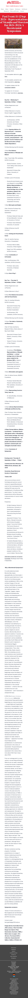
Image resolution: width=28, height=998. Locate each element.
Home (2, 9)
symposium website (10, 87)
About (6, 9)
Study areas (13, 947)
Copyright (14, 963)
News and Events (14, 11)
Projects (12, 9)
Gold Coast (13, 968)
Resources (6, 11)
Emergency (13, 958)
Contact (22, 11)
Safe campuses (13, 956)
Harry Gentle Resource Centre (14, 6)
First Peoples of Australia (14, 972)
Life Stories (24, 9)
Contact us (13, 954)
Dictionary (17, 9)
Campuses (13, 949)
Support (13, 951)
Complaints (13, 965)
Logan (14, 970)
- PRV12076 (14, 967)
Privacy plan (13, 961)
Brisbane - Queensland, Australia (14, 971)
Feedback (14, 964)
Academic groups (13, 952)
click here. (17, 82)
